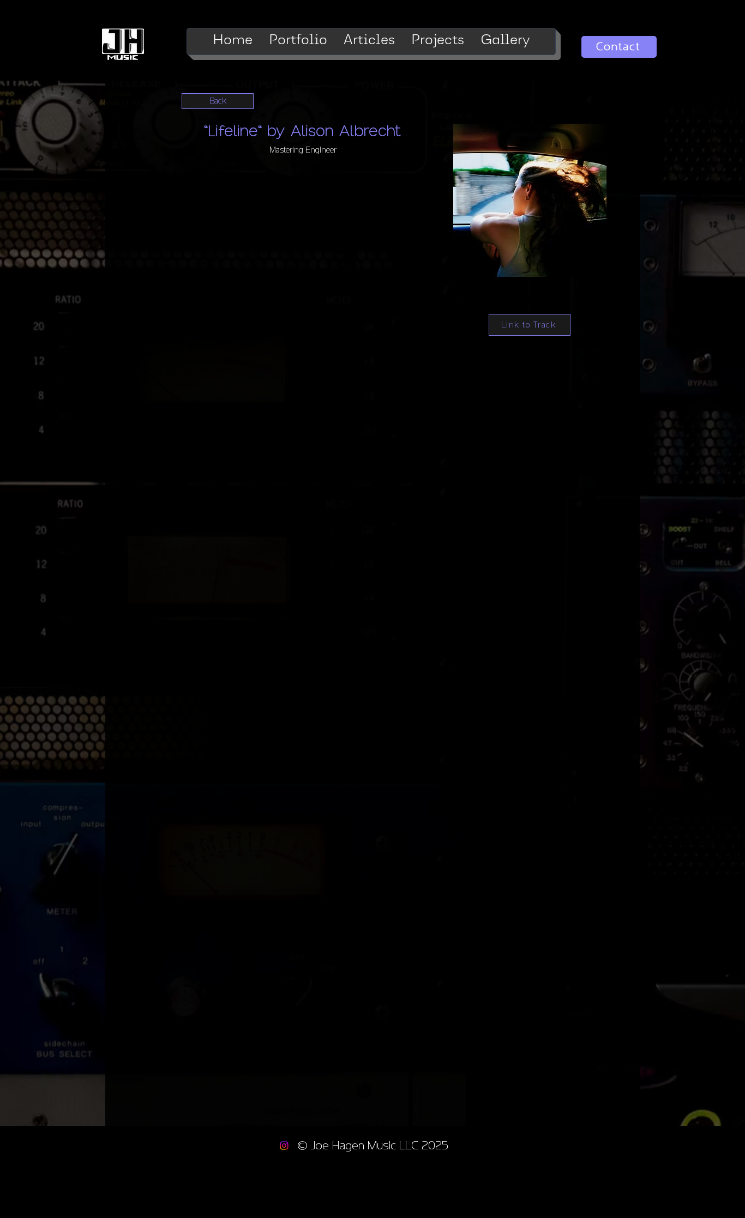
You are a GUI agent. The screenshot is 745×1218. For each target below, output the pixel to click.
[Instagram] (284, 1145)
